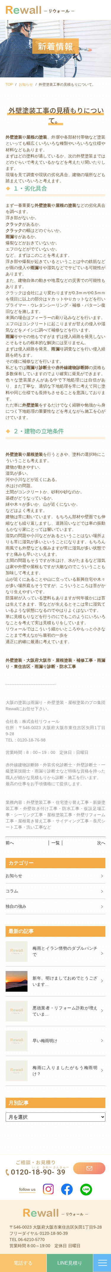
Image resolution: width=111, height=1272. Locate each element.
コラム (12, 891)
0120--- (40, 1172)
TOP (9, 84)
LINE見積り (69, 1263)
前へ (10, 842)
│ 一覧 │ (56, 842)
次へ (101, 842)
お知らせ (26, 84)
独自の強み (16, 906)
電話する (23, 1263)
